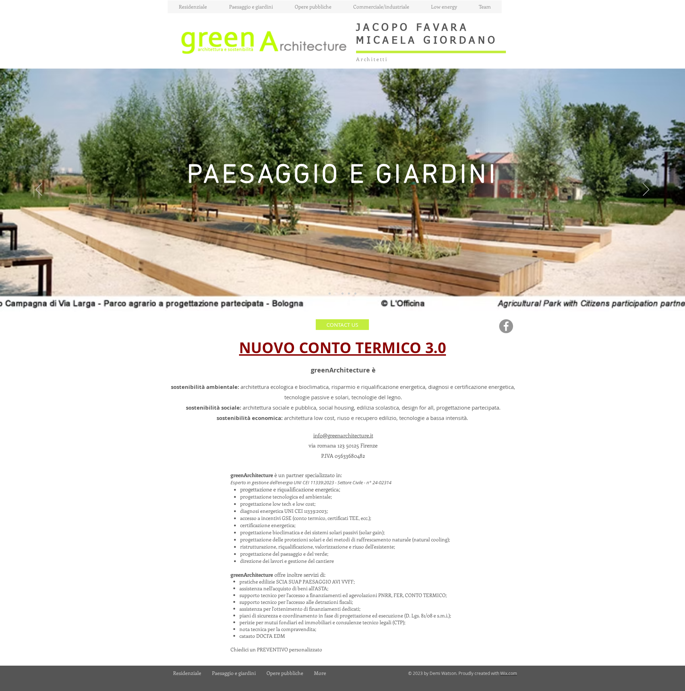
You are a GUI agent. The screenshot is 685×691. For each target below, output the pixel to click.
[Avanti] (646, 190)
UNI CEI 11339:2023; (306, 510)
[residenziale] (330, 293)
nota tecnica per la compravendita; (277, 629)
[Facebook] (506, 326)
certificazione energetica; (267, 525)
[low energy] (349, 293)
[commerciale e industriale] (355, 293)
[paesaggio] (336, 293)
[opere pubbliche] (342, 293)
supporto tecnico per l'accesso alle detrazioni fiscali (295, 602)
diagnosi (250, 510)
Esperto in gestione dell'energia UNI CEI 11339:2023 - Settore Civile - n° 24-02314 (310, 482)
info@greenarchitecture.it (343, 435)
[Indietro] (39, 190)
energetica (272, 510)
